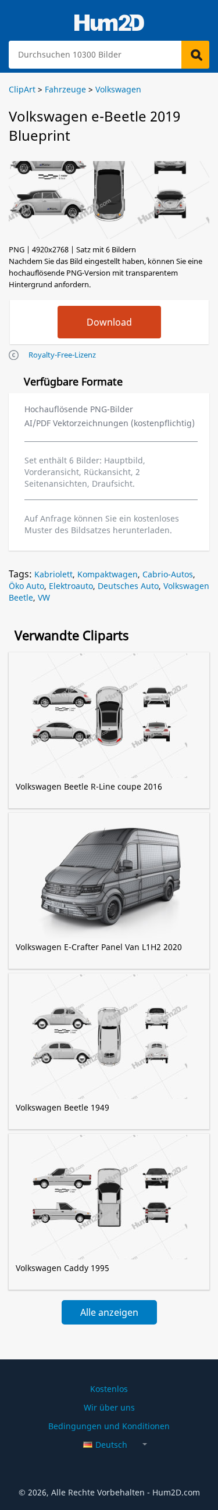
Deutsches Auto (128, 585)
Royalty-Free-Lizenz (62, 354)
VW (44, 597)
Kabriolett (53, 574)
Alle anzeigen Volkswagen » (109, 1315)
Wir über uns (109, 1407)
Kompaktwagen (107, 574)
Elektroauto (71, 585)
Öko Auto (26, 585)
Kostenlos (109, 1388)
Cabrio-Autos (167, 574)
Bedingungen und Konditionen (109, 1426)
